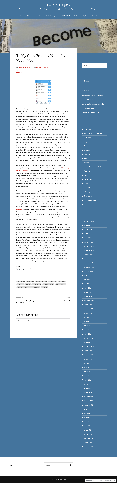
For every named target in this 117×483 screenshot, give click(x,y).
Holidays (86, 162)
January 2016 (88, 342)
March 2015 (87, 380)
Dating (86, 146)
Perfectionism (88, 179)
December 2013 (89, 434)
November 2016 (89, 300)
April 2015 (87, 376)
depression (19, 209)
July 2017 (87, 280)
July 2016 (87, 317)
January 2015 (88, 388)
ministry (20, 284)
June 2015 (87, 367)
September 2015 (89, 355)
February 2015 (88, 384)
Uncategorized (88, 196)
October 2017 (88, 271)
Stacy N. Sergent (58, 5)
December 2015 (89, 346)
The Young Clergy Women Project (28, 287)
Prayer (86, 183)
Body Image (87, 137)
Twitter (44, 287)
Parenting (87, 171)
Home (22, 16)
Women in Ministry (90, 200)
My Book (29, 16)
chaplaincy (21, 281)
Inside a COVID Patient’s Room (92, 100)
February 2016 (88, 338)
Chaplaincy (25, 70)
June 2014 (87, 417)
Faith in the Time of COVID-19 (92, 112)
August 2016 (88, 313)
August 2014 (88, 409)
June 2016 (87, 321)
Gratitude (33, 70)
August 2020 (88, 234)
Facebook (62, 281)
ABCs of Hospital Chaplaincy (93, 133)
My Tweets (85, 81)
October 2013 (88, 443)
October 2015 (88, 351)
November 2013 (89, 438)
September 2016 (89, 309)
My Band (85, 16)
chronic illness (41, 281)
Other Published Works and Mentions (68, 16)
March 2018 (87, 259)
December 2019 (89, 246)
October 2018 (88, 254)
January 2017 (88, 292)
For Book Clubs (48, 16)
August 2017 (88, 275)
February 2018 (88, 263)
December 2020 (89, 229)
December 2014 (89, 392)
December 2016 (89, 296)
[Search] (104, 65)
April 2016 (87, 330)
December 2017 (89, 267)
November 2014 (89, 397)
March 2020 (87, 238)
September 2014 (89, 405)
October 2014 (88, 401)
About (38, 16)
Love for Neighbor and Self (47, 70)
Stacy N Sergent (48, 284)
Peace (86, 175)
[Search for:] (94, 65)
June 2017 (87, 284)
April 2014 (87, 422)
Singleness (87, 188)
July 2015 (87, 363)
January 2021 (88, 225)
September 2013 (89, 447)
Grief (85, 158)
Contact (94, 16)
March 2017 (87, 288)
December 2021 (89, 221)
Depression (87, 150)
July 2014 (87, 413)
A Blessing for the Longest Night (93, 104)
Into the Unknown (88, 108)
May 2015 (87, 371)
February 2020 (88, 242)
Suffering (87, 192)
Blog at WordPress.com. (58, 479)
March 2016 (87, 334)
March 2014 (87, 426)
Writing (86, 204)
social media (36, 284)
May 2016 (87, 325)
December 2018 (89, 250)
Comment (64, 330)
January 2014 (88, 430)
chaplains (30, 281)
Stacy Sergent (60, 284)
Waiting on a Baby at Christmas (92, 96)
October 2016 (88, 305)
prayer (28, 284)
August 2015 (88, 359)
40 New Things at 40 (90, 129)
